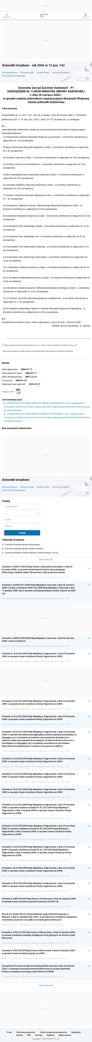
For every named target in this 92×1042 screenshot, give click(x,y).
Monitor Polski (43, 73)
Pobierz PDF (8, 392)
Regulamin (76, 1032)
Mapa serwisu (65, 1035)
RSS (29, 1035)
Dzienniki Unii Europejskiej (13, 76)
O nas (9, 1032)
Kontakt (38, 1035)
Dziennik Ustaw (27, 73)
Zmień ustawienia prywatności (53, 1032)
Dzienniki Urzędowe (60, 73)
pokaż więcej (45, 985)
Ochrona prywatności (25, 1032)
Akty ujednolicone (9, 73)
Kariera (19, 1035)
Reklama (50, 1035)
